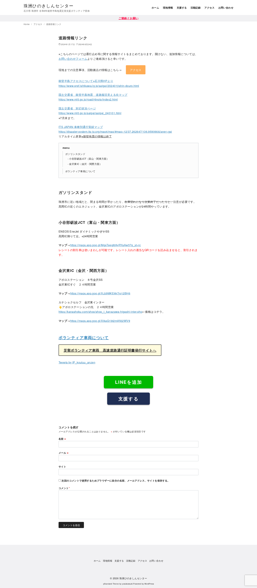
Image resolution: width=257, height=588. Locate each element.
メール (63, 452)
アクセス (209, 7)
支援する (182, 7)
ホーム (155, 7)
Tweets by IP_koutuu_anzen (77, 362)
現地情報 (168, 7)
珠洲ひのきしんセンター (48, 5)
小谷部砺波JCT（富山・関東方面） (89, 158)
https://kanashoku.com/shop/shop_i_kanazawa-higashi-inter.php (100, 312)
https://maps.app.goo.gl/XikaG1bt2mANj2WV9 (100, 321)
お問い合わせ (225, 7)
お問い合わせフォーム (73, 59)
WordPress (149, 583)
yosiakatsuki (127, 583)
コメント (64, 488)
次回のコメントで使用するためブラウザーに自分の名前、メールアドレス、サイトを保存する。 (116, 480)
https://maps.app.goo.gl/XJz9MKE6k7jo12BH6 (100, 293)
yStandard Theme (111, 583)
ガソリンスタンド (75, 154)
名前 (62, 438)
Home (27, 24)
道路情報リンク (53, 24)
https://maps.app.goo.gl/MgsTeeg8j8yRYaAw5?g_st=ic (105, 245)
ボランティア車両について (80, 171)
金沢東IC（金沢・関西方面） (85, 164)
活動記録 (196, 7)
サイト (62, 466)
